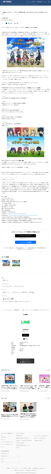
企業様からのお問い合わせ (19, 470)
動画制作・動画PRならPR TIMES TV (22, 438)
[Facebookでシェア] (9, 23)
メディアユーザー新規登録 (25, 242)
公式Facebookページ (5, 453)
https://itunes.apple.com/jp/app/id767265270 (17, 213)
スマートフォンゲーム (7, 286)
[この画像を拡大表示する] (6, 263)
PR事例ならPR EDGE (38, 440)
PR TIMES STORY (19, 435)
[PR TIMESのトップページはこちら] (7, 2)
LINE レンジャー (6, 292)
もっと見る (48, 370)
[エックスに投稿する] (6, 23)
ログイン (45, 1)
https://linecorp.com (24, 342)
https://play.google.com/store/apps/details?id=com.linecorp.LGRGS (23, 215)
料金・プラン (3, 439)
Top (2, 4)
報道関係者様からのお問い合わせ (39, 468)
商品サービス (5, 280)
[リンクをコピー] (17, 23)
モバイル (13, 4)
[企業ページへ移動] (25, 322)
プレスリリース (9, 309)
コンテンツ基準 (23, 468)
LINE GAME (31, 292)
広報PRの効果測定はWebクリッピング (23, 445)
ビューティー (28, 4)
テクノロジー (7, 4)
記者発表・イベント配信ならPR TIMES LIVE (24, 440)
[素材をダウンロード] (15, 23)
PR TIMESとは (3, 437)
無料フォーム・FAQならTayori (40, 438)
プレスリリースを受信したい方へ (7, 441)
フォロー (25, 335)
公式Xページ (3, 458)
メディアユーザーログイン (25, 235)
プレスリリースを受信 (30, 1)
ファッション (35, 4)
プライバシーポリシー (15, 468)
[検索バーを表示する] (49, 2)
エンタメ (22, 4)
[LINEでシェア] (11, 23)
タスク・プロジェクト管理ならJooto (41, 435)
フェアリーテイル (15, 292)
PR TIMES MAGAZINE (20, 442)
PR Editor (17, 447)
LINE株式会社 (16, 309)
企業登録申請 (39, 1)
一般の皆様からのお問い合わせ (31, 470)
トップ (3, 309)
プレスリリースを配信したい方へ (7, 444)
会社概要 (8, 468)
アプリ (17, 4)
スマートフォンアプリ (19, 286)
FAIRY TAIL (24, 292)
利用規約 (29, 468)
